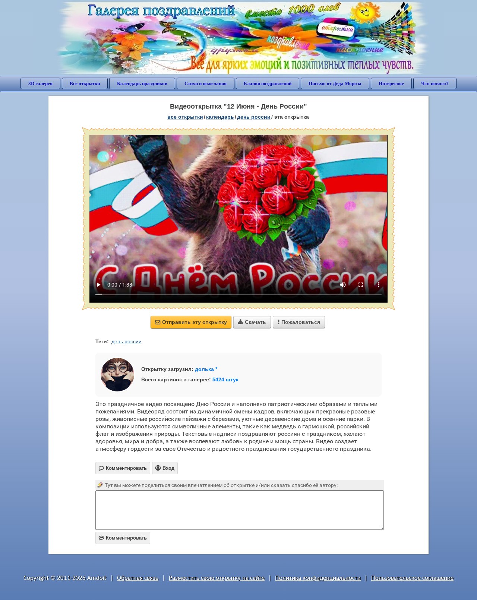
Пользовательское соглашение (412, 578)
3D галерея (40, 83)
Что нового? (435, 83)
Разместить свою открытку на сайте (217, 578)
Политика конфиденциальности (318, 578)
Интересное (391, 83)
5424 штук (225, 379)
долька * (206, 369)
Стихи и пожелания (205, 83)
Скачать (252, 322)
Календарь (220, 117)
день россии (126, 341)
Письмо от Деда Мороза (335, 83)
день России (254, 117)
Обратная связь (137, 578)
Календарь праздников (142, 83)
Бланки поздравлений (267, 83)
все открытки (185, 117)
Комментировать (123, 538)
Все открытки (85, 83)
